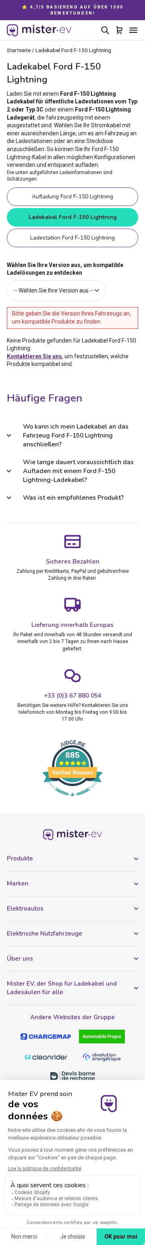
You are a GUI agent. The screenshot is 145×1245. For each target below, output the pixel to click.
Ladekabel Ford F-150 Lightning (73, 217)
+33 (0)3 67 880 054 (73, 696)
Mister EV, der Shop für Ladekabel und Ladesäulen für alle (62, 988)
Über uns (20, 959)
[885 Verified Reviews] (72, 800)
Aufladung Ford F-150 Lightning (72, 196)
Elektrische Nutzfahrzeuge (44, 934)
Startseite (19, 50)
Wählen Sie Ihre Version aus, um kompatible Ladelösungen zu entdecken (65, 269)
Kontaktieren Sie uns (34, 356)
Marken (18, 883)
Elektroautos (25, 908)
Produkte (20, 858)
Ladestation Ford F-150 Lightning (72, 238)
